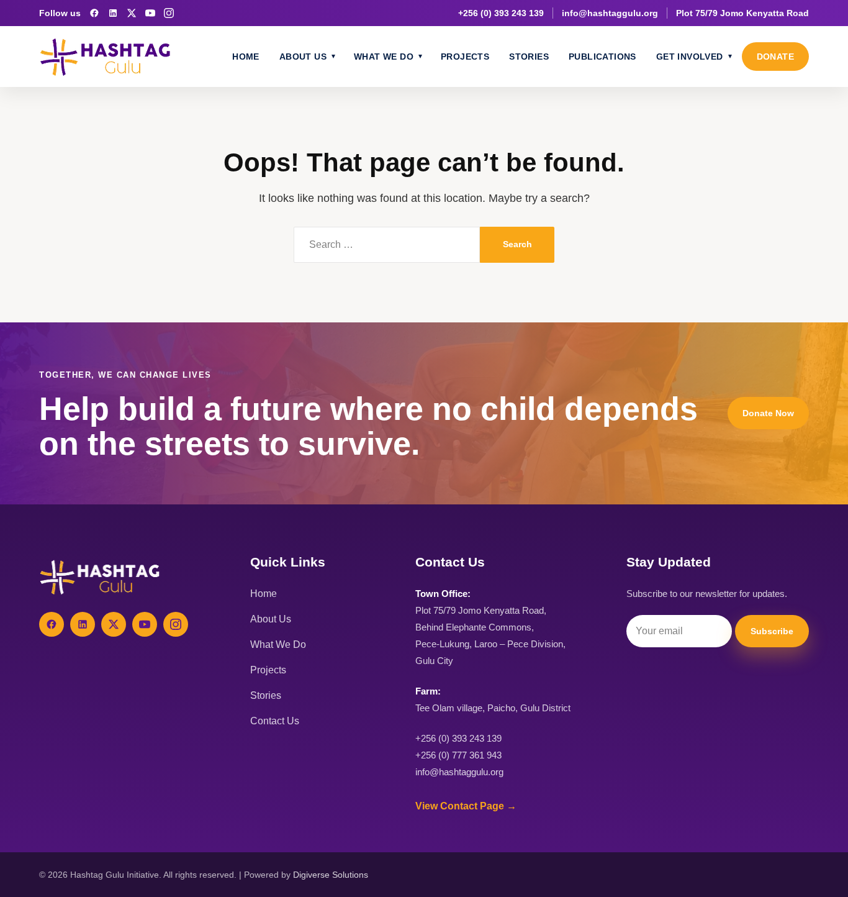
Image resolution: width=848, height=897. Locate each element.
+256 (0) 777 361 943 (458, 755)
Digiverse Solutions (330, 875)
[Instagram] (169, 13)
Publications (602, 56)
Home (245, 56)
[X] (132, 13)
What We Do (383, 56)
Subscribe (772, 631)
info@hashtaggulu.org (610, 13)
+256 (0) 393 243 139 (501, 13)
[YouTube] (150, 13)
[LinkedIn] (113, 13)
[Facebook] (94, 13)
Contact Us (274, 721)
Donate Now (768, 413)
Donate (775, 56)
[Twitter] (113, 624)
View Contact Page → (465, 806)
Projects (465, 56)
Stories (529, 56)
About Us (303, 56)
